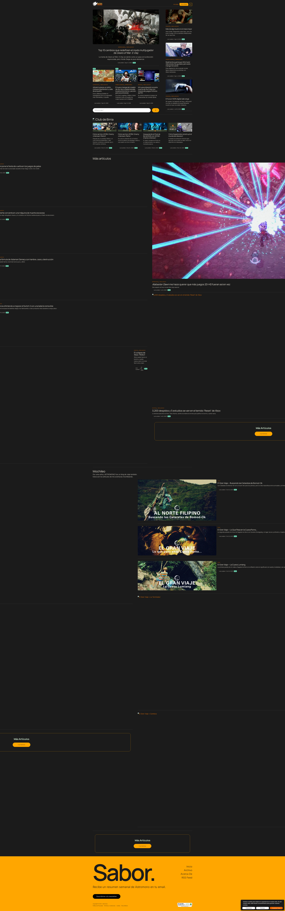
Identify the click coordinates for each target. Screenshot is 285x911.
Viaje (219, 480)
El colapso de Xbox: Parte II (139, 353)
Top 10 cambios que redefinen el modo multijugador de (126, 51)
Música (140, 84)
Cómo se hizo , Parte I (128, 135)
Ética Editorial (124, 905)
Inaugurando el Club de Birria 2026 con (151, 136)
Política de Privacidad (98, 905)
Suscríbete (184, 4)
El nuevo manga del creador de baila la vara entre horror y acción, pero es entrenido (125, 90)
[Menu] (190, 4)
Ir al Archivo (263, 434)
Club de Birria (104, 119)
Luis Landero (121, 62)
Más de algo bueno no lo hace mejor (179, 29)
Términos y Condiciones (109, 905)
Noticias (154, 408)
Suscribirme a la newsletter (106, 896)
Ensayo (136, 350)
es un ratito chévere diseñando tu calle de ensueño (103, 89)
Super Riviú (96, 84)
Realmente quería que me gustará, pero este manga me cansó (178, 64)
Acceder (175, 4)
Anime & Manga (119, 84)
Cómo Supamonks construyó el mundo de (180, 135)
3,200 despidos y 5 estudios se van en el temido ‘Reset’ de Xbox (186, 410)
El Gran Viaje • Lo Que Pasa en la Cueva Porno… (237, 529)
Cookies (118, 905)
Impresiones (121, 47)
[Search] (155, 110)
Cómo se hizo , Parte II (103, 135)
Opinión (168, 26)
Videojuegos (130, 47)
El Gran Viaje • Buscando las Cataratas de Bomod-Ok (240, 483)
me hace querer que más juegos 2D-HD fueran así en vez (191, 284)
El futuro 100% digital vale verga (177, 99)
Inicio (189, 866)
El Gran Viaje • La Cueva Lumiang (231, 564)
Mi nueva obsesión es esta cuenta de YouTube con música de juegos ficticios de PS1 (148, 90)
